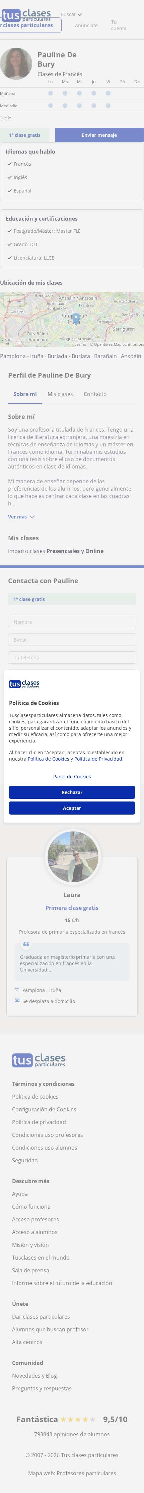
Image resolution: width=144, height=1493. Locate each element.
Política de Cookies (48, 759)
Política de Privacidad (98, 759)
